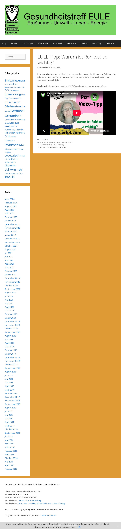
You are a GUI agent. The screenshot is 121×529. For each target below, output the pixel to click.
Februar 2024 (11, 202)
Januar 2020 (10, 317)
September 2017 (12, 404)
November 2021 (12, 242)
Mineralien (10, 132)
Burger (16, 90)
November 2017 (12, 400)
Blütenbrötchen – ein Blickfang (52, 145)
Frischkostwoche (15, 106)
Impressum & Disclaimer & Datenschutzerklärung (42, 503)
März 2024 (10, 199)
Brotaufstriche (19, 87)
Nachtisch (20, 133)
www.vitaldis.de (48, 515)
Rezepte (14, 43)
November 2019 (12, 325)
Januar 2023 (10, 220)
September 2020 (12, 289)
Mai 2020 (9, 303)
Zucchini (10, 176)
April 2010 (9, 465)
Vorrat (7, 173)
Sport (22, 149)
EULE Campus (27, 43)
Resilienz (13, 136)
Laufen (20, 129)
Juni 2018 (9, 379)
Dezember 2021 (12, 238)
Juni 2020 (9, 299)
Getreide (9, 119)
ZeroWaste (71, 43)
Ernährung (13, 94)
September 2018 (12, 368)
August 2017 (10, 407)
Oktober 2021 (11, 246)
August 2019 (10, 335)
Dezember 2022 (12, 224)
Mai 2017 (9, 418)
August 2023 (10, 206)
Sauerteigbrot (14, 149)
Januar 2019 (10, 353)
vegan (8, 152)
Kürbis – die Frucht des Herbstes (53, 147)
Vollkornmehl (13, 169)
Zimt (21, 173)
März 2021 (10, 267)
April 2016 (9, 443)
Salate (7, 149)
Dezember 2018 (12, 357)
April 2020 (9, 307)
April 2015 (9, 454)
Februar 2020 (11, 314)
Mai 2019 (9, 339)
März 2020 (10, 310)
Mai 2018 (9, 382)
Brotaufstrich (9, 87)
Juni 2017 (9, 415)
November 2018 (12, 361)
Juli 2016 (9, 436)
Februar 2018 (11, 393)
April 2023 (9, 210)
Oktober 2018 (11, 364)
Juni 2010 (9, 461)
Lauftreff (84, 43)
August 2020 (10, 292)
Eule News (44, 140)
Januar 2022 (10, 235)
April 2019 (9, 343)
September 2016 (12, 433)
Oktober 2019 (11, 328)
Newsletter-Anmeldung (30, 500)
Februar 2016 (11, 451)
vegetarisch (12, 155)
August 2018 (10, 371)
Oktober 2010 (11, 458)
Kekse (7, 123)
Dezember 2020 (12, 278)
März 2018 (10, 389)
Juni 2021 (9, 256)
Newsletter (110, 43)
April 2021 (9, 263)
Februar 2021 (11, 271)
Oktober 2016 (11, 429)
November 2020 (12, 281)
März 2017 (10, 425)
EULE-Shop (96, 43)
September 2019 (12, 332)
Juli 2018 (9, 375)
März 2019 (10, 346)
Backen (9, 80)
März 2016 (10, 447)
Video (70, 142)
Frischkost (44, 142)
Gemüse (52, 142)
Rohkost (64, 142)
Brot (15, 84)
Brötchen (9, 90)
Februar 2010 (11, 469)
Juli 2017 (9, 411)
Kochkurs (14, 122)
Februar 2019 (11, 350)
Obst (58, 142)
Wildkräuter (58, 43)
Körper (14, 130)
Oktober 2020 (11, 285)
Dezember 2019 (12, 321)
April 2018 (9, 386)
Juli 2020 (9, 296)
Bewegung (19, 80)
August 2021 (10, 249)
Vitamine (10, 165)
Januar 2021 (10, 274)
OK (79, 527)
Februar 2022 (11, 231)
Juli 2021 (9, 253)
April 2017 (9, 422)
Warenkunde (43, 43)
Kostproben (11, 126)
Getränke (16, 120)
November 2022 (12, 227)
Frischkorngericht (15, 98)
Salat (21, 145)
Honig (22, 120)
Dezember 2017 (12, 397)
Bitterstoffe (9, 84)
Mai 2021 (9, 260)
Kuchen (8, 129)
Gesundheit (13, 116)
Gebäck (7, 111)
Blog (4, 43)
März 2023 (10, 213)
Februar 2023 (11, 217)
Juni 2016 (9, 440)
